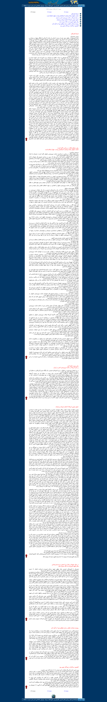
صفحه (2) (66, 12)
